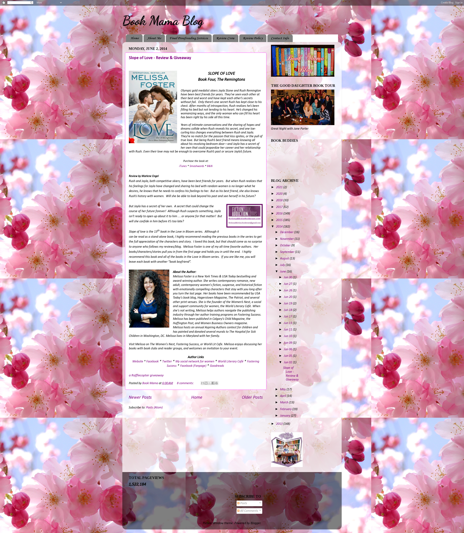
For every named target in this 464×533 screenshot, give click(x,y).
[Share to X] (209, 383)
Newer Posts (140, 397)
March (284, 402)
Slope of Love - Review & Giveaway (160, 58)
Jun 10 (288, 336)
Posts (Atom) (154, 407)
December (287, 232)
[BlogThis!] (206, 383)
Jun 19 (288, 303)
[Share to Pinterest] (216, 383)
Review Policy (253, 38)
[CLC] (287, 466)
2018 (279, 200)
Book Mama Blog (162, 20)
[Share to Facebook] (213, 383)
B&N (209, 166)
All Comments (248, 511)
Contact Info (280, 38)
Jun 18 (288, 310)
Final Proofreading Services (188, 38)
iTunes (183, 166)
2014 (279, 226)
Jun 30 (288, 277)
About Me (154, 38)
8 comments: (185, 383)
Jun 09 (288, 343)
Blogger (255, 523)
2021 (279, 187)
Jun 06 (288, 349)
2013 (279, 424)
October (285, 245)
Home (134, 38)
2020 (279, 194)
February (286, 409)
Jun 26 (288, 290)
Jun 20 (288, 297)
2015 (279, 220)
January (285, 416)
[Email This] (202, 383)
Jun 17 (288, 316)
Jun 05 (288, 356)
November (287, 239)
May (283, 389)
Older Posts (252, 397)
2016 (279, 213)
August (285, 258)
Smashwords (197, 166)
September (287, 252)
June (283, 271)
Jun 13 (288, 323)
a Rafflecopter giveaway (146, 375)
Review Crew (225, 38)
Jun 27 (288, 284)
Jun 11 (288, 329)
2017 (279, 207)
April (283, 396)
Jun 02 (288, 362)
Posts (243, 503)
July (283, 265)
